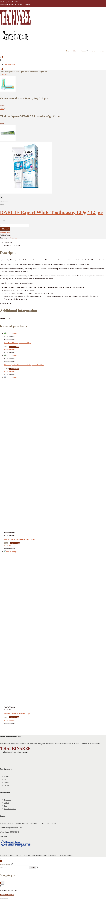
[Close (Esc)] (1, 201)
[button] (5, 232)
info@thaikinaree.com (14, 828)
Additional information (12, 245)
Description (8, 242)
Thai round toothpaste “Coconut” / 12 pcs (17, 713)
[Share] (3, 201)
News (5, 806)
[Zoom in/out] (7, 201)
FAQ (5, 779)
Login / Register (9, 64)
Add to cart (5, 229)
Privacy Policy (53, 855)
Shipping (6, 785)
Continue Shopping (7, 895)
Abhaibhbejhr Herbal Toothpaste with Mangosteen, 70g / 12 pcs (24, 365)
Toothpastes (9, 72)
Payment (6, 782)
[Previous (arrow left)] (1, 204)
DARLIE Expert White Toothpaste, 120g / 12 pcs (51, 212)
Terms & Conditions (10, 809)
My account (7, 800)
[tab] (55, 242)
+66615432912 (14, 832)
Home (2, 72)
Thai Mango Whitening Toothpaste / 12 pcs (17, 343)
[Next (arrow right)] (3, 204)
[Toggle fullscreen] (5, 201)
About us (6, 776)
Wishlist (6, 803)
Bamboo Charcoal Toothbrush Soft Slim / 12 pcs (19, 539)
